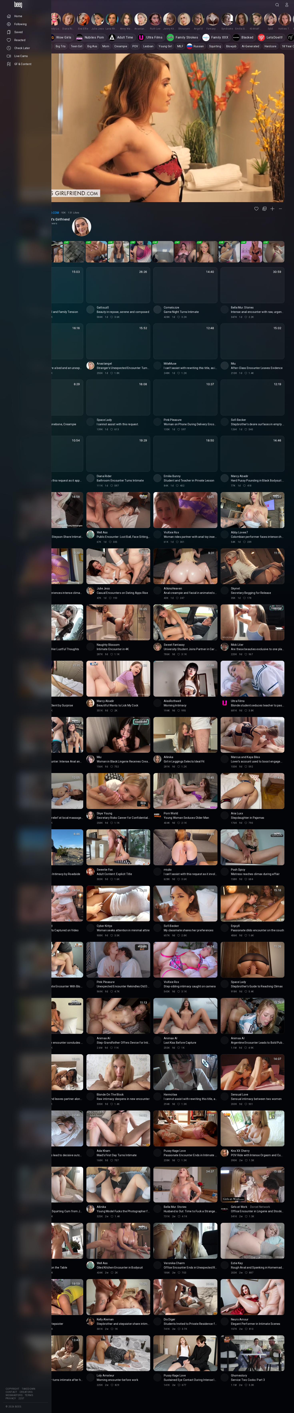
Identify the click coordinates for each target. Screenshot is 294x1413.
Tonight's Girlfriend (55, 219)
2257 (21, 1398)
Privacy (11, 1398)
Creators (26, 1392)
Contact (11, 1392)
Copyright (12, 1388)
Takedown (28, 1388)
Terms (29, 1395)
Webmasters (14, 1395)
